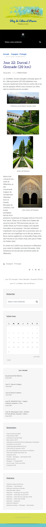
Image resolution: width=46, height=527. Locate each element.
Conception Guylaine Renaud (23, 517)
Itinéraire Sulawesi (12, 503)
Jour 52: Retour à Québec (13, 393)
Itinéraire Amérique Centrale (16, 488)
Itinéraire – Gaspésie (13, 501)
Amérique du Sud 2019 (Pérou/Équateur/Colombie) (23, 442)
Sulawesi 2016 (11, 459)
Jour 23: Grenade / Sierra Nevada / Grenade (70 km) (24, 279)
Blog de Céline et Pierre (23, 21)
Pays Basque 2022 (12, 436)
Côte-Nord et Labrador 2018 (15, 448)
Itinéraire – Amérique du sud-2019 (17, 492)
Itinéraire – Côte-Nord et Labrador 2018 (19, 497)
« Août (8, 360)
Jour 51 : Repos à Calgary (13, 384)
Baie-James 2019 (12, 440)
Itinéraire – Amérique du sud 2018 (17, 494)
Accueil (6, 54)
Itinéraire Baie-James (13, 490)
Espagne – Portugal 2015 (14, 461)
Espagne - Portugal (18, 54)
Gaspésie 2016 (11, 455)
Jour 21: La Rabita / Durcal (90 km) (22, 283)
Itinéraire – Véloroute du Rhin (16, 499)
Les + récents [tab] (23, 370)
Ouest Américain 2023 (13, 434)
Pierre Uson (22, 73)
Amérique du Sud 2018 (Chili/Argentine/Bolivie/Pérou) (16, 445)
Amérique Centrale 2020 (14, 438)
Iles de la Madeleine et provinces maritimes (20, 450)
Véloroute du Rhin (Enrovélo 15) (16, 452)
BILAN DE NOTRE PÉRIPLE (13, 376)
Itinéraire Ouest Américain (15, 484)
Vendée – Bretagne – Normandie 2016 (19, 457)
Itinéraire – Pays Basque (14, 486)
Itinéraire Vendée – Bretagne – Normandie (20, 505)
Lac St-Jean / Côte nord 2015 (16, 463)
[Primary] (23, 34)
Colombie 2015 (11, 465)
